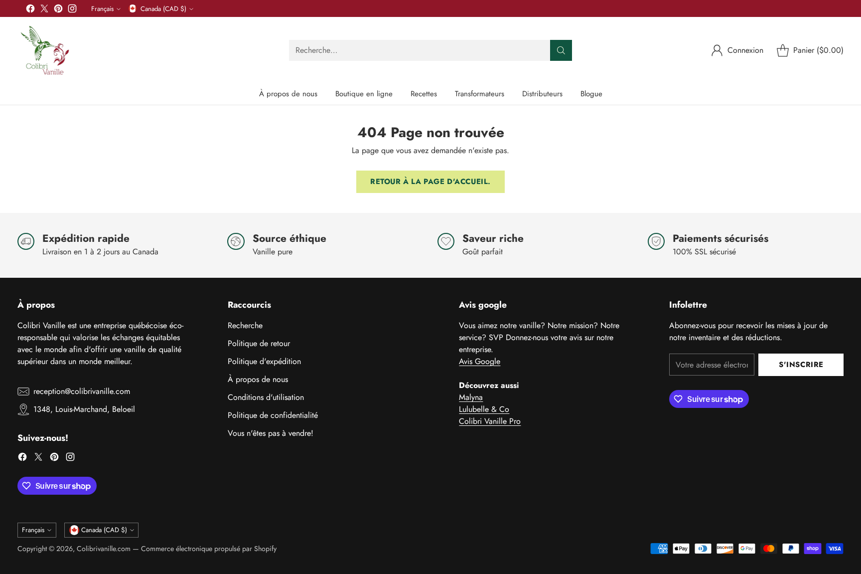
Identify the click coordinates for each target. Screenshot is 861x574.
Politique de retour (259, 343)
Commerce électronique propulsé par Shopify (209, 549)
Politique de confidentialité (273, 415)
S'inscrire (801, 364)
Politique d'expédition (264, 361)
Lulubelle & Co (484, 409)
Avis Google (479, 361)
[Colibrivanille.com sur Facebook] (30, 10)
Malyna (471, 397)
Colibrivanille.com (104, 549)
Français (102, 8)
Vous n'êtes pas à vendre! (270, 433)
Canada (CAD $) (163, 8)
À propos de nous (258, 379)
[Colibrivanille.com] (44, 50)
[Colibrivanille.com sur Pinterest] (58, 10)
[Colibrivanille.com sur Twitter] (44, 10)
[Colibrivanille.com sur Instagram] (72, 10)
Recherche (245, 325)
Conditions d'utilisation (266, 397)
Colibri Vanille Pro (490, 421)
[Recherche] (561, 50)
